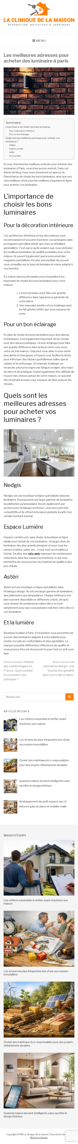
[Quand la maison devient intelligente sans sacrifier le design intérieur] (39, 1107)
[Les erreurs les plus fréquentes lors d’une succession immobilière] (39, 965)
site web (34, 553)
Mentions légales (39, 1137)
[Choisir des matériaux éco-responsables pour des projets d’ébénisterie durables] (39, 1036)
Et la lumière (14, 156)
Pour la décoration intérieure (21, 131)
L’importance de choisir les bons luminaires (28, 127)
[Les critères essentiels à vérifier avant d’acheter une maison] (39, 894)
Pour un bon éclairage (19, 134)
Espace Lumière (16, 148)
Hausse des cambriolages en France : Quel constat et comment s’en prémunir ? (19, 670)
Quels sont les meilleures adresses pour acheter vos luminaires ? (33, 140)
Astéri (12, 152)
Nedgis (12, 145)
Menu (41, 40)
